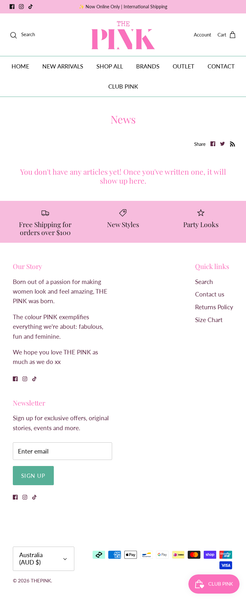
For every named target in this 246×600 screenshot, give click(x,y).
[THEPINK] (123, 35)
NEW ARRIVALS (62, 66)
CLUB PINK (123, 86)
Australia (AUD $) (31, 558)
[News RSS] (232, 143)
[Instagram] (21, 6)
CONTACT (221, 66)
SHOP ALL (109, 66)
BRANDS (148, 66)
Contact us (209, 294)
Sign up (33, 475)
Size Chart (209, 319)
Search (204, 281)
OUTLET (183, 66)
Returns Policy (214, 307)
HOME (20, 66)
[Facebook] (12, 6)
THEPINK (41, 580)
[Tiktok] (30, 6)
